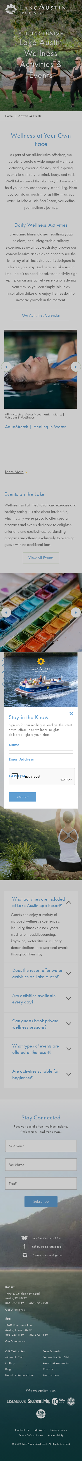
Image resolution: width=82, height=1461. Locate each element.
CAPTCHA (17, 776)
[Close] (71, 714)
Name (14, 745)
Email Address (21, 759)
